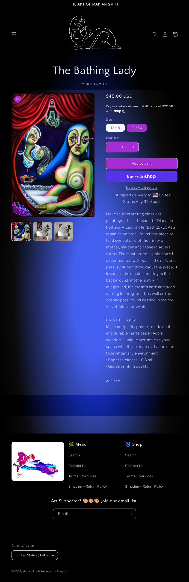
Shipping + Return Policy (87, 486)
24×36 (136, 128)
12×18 (115, 128)
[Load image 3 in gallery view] (63, 231)
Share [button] (116, 381)
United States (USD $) (32, 555)
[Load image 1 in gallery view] (21, 231)
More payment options (142, 187)
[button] (14, 34)
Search (74, 455)
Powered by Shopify (54, 571)
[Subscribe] (131, 514)
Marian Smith (32, 571)
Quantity (112, 138)
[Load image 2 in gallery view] (42, 231)
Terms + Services (82, 476)
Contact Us (77, 466)
